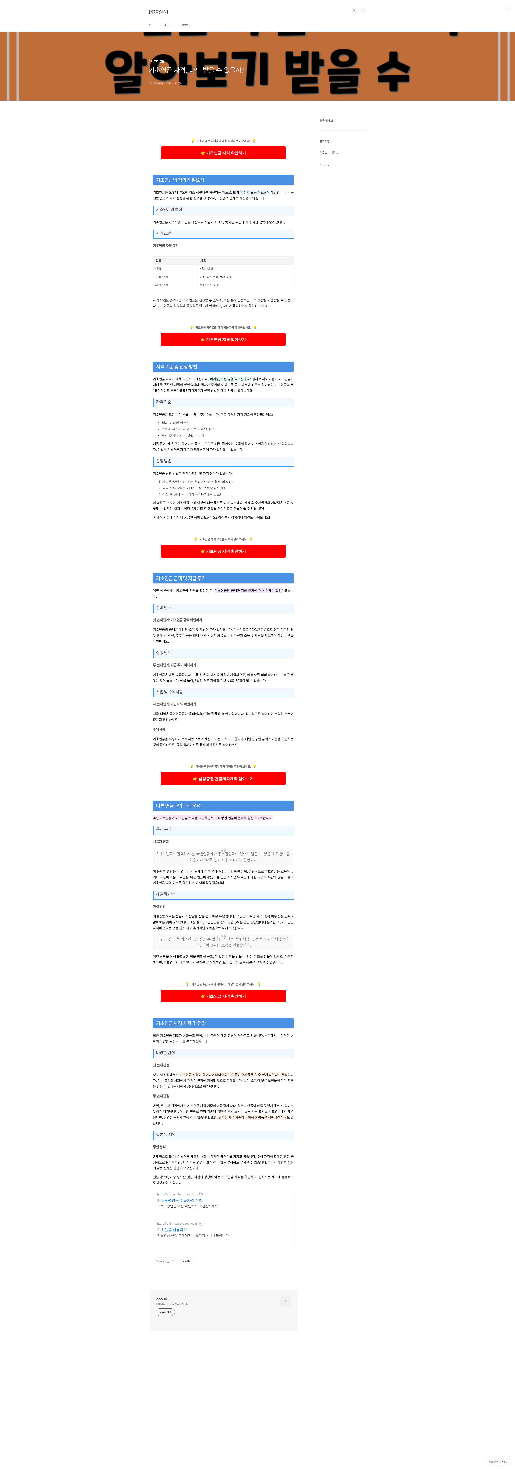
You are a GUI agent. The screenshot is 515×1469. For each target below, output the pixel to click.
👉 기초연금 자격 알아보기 (223, 339)
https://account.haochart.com (176, 1194)
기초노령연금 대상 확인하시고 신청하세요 (187, 1206)
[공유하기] (168, 1261)
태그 (166, 25)
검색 (354, 11)
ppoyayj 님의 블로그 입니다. (172, 1303)
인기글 (335, 152)
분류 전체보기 (327, 120)
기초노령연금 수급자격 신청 (180, 1200)
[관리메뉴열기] (508, 7)
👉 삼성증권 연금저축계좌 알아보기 (223, 778)
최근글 (323, 152)
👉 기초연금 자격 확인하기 (223, 152)
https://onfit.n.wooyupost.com (177, 1223)
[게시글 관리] (173, 1261)
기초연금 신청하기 (172, 1229)
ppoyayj (158, 11)
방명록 (185, 25)
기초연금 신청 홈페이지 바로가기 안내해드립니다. (193, 1235)
